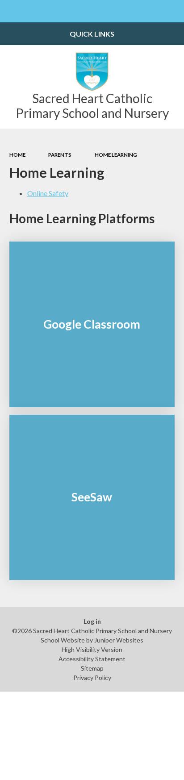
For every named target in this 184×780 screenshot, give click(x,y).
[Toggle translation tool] (151, 11)
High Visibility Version (92, 649)
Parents (59, 155)
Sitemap (92, 668)
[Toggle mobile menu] (11, 11)
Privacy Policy (92, 677)
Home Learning (116, 155)
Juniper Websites (118, 640)
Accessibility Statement (92, 659)
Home (17, 155)
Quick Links (92, 33)
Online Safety (47, 193)
